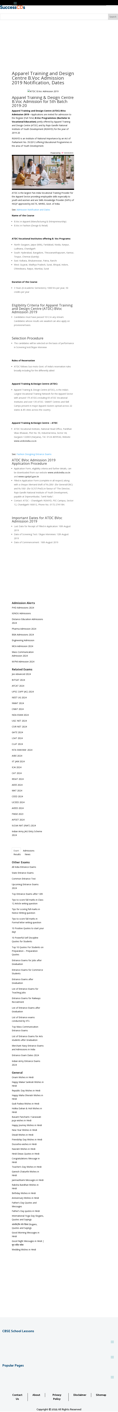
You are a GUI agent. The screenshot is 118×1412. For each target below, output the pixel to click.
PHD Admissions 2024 (23, 607)
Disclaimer (79, 1395)
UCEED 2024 (18, 802)
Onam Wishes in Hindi (22, 1077)
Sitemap (101, 1395)
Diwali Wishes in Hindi (22, 1134)
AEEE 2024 (17, 785)
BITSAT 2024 (18, 680)
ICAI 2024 (17, 767)
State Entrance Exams (23, 872)
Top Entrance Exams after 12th (27, 894)
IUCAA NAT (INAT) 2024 (24, 825)
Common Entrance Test (24, 878)
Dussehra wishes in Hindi (24, 1144)
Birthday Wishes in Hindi (24, 1193)
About (36, 1395)
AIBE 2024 (17, 755)
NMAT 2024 (18, 703)
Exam (16, 850)
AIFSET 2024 (18, 819)
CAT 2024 (17, 773)
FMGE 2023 (17, 814)
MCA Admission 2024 (22, 646)
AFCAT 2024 (18, 685)
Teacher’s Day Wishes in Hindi (26, 1166)
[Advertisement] (59, 43)
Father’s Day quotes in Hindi (26, 1211)
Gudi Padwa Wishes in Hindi (25, 1103)
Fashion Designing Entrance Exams (34, 454)
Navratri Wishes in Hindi (23, 1149)
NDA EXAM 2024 (20, 715)
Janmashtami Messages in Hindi (27, 1180)
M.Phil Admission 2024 (23, 661)
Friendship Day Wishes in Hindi (27, 1139)
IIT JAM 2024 (18, 761)
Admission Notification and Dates (33, 209)
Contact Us (17, 1397)
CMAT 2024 (18, 709)
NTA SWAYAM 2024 (22, 750)
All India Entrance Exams (24, 867)
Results (17, 854)
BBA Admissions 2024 (23, 634)
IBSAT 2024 (18, 779)
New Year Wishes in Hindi (24, 1130)
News (27, 854)
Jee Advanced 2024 (21, 674)
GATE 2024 (17, 732)
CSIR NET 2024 (19, 726)
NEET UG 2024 (19, 697)
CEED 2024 (17, 796)
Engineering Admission (23, 640)
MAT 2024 (17, 790)
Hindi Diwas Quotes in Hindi (26, 1153)
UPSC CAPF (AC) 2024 (23, 691)
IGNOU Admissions (21, 613)
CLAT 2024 (17, 744)
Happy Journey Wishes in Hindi (27, 1125)
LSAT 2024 (17, 738)
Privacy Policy (56, 1397)
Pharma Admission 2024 (24, 628)
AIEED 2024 (18, 808)
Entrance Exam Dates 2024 (25, 1055)
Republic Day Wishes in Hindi (26, 1090)
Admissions (28, 850)
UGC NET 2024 (19, 720)
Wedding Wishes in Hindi (24, 1249)
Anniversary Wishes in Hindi (25, 1198)
